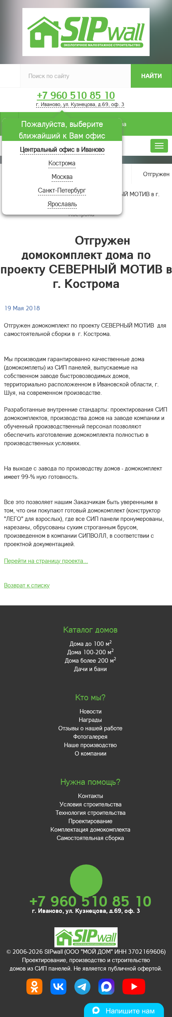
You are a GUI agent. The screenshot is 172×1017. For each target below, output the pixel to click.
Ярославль (62, 203)
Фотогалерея (90, 736)
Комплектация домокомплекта (90, 829)
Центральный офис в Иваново (62, 149)
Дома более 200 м (90, 660)
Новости (91, 711)
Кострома (62, 163)
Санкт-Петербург (62, 190)
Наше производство (90, 744)
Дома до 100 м (91, 643)
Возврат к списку (27, 585)
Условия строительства (91, 804)
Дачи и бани (90, 668)
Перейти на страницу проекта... (46, 560)
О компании (90, 753)
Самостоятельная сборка (90, 837)
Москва (62, 176)
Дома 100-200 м (90, 651)
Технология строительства (91, 812)
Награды (90, 719)
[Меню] (159, 146)
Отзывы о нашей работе (90, 728)
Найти (151, 75)
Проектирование (90, 820)
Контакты (90, 795)
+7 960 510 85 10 (76, 95)
